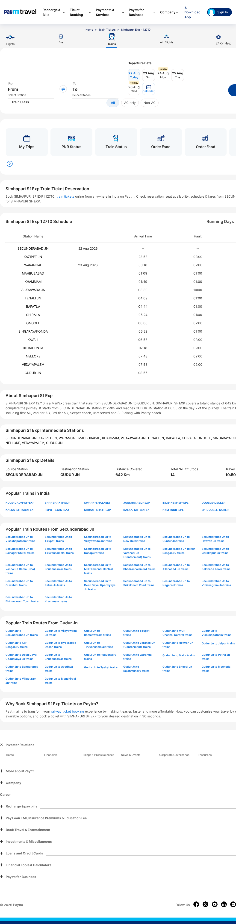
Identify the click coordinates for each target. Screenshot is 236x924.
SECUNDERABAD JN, (22, 438)
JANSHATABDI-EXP (136, 502)
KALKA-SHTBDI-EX (136, 510)
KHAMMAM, (111, 438)
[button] (148, 89)
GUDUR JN (33, 373)
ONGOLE (33, 323)
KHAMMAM (33, 282)
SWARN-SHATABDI (97, 502)
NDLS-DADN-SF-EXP (20, 502)
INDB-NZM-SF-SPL (175, 502)
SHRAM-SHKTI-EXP (97, 510)
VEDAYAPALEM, (34, 443)
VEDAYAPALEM (33, 364)
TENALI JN (33, 298)
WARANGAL (33, 265)
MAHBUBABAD (33, 273)
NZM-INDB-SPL (173, 510)
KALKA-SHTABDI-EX (19, 510)
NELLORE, (14, 443)
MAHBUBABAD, (90, 438)
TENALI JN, (157, 438)
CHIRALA (33, 315)
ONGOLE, (205, 438)
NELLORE (33, 356)
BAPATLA (33, 306)
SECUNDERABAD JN (33, 248)
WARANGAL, (68, 438)
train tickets (65, 196)
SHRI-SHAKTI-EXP (57, 502)
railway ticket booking (67, 711)
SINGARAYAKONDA (33, 331)
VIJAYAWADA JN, (134, 438)
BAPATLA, (174, 438)
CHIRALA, (190, 438)
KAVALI (33, 340)
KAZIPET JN (33, 257)
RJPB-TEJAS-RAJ (57, 510)
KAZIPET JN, (48, 438)
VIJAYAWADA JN (33, 290)
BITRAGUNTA (33, 348)
